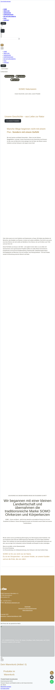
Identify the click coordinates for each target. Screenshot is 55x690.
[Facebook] (3, 589)
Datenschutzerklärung (12, 616)
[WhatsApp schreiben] (52, 682)
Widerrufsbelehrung (27, 610)
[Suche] (19, 38)
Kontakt (6, 20)
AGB (20, 616)
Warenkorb (5, 71)
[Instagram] (1, 589)
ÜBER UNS (6, 53)
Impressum (3, 616)
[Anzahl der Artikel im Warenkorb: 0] (1, 28)
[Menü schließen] (2, 48)
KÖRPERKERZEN (8, 14)
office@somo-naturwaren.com (12, 602)
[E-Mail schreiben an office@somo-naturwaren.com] (52, 677)
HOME (5, 51)
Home (5, 9)
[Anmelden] (27, 25)
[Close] (2, 660)
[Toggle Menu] (2, 45)
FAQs (4, 18)
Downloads (27, 606)
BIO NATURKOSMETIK (9, 16)
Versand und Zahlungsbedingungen (27, 608)
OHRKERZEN (7, 55)
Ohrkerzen (7, 12)
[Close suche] (1, 35)
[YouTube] (6, 589)
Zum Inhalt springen (6, 1)
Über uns (6, 11)
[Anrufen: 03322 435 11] (52, 673)
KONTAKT (6, 62)
